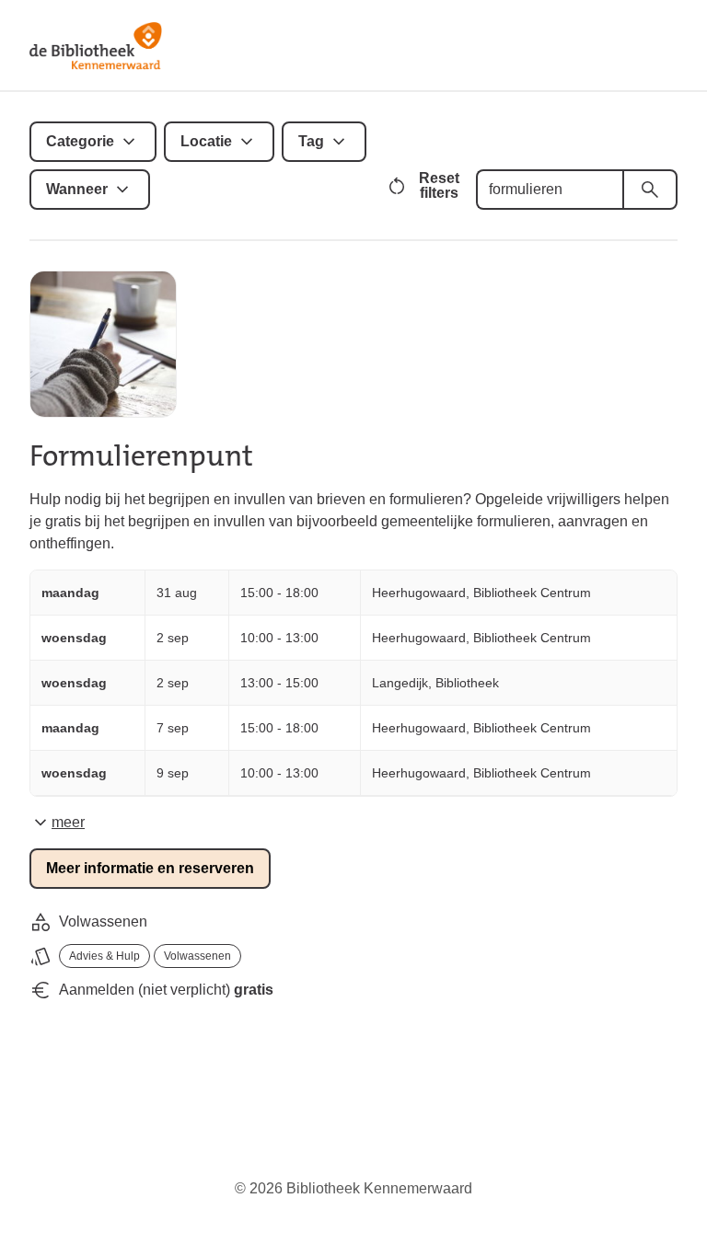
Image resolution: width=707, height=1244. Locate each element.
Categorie (80, 141)
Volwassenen (197, 956)
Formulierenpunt (141, 456)
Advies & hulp (104, 956)
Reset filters (439, 185)
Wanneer (77, 189)
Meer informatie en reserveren (150, 868)
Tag (311, 141)
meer (68, 822)
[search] (650, 189)
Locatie (206, 141)
